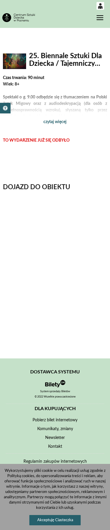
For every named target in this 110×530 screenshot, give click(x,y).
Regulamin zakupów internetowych (55, 461)
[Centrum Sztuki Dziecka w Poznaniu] (18, 17)
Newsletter (55, 438)
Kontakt (55, 447)
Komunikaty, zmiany (55, 429)
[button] (5, 108)
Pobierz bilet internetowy (55, 420)
